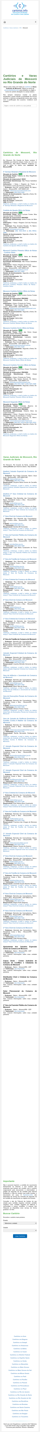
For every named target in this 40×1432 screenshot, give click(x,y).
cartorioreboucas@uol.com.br (20, 345)
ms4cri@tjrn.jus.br (16, 503)
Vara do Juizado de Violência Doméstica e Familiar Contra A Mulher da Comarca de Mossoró (20, 720)
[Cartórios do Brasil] (20, 15)
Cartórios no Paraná (20, 1382)
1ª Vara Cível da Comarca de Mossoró (17, 516)
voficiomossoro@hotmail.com (20, 190)
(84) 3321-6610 (20, 231)
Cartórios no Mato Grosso (20, 1367)
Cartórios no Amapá (20, 1342)
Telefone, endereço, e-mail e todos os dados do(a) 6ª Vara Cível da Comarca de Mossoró (20, 613)
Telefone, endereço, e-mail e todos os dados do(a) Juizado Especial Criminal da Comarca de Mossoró (20, 668)
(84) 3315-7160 (19, 505)
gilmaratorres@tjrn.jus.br (18, 705)
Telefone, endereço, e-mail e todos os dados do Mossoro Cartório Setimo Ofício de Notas (20, 322)
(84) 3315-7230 (19, 882)
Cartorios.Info (28, 1195)
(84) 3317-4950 (19, 271)
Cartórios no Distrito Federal (20, 1355)
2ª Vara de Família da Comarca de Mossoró (19, 811)
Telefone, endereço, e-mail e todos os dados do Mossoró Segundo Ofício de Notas (20, 434)
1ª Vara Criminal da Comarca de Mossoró (19, 619)
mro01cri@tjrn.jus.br (17, 626)
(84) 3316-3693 (19, 310)
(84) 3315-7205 (19, 707)
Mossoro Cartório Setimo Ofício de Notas (19, 291)
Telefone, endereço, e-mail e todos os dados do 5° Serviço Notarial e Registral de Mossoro (20, 204)
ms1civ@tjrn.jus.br (16, 523)
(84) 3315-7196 (19, 801)
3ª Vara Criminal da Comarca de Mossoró (19, 579)
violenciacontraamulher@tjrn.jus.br (22, 730)
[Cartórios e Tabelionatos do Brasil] (5, 22)
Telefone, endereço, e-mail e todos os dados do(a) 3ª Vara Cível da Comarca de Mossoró (20, 867)
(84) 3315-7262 (19, 684)
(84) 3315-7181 (19, 918)
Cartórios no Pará (20, 1376)
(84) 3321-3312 (31, 422)
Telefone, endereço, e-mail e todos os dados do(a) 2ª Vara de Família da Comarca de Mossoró (20, 827)
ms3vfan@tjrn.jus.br (17, 880)
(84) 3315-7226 (19, 820)
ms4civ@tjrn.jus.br (16, 899)
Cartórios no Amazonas (20, 1345)
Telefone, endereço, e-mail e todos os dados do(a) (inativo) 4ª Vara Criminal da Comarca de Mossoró (20, 509)
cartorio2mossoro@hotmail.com (21, 421)
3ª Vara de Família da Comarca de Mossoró (19, 873)
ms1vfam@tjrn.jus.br (17, 566)
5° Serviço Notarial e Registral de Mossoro (19, 172)
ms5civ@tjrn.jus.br (16, 916)
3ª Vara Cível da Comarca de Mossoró (17, 856)
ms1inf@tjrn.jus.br (16, 683)
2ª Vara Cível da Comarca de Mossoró (17, 928)
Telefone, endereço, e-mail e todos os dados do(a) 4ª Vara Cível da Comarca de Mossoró (20, 905)
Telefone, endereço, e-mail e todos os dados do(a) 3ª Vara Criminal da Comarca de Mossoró (20, 594)
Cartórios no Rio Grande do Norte (20, 1395)
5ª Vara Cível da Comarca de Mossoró (17, 911)
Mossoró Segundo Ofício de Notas (16, 402)
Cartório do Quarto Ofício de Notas (16, 210)
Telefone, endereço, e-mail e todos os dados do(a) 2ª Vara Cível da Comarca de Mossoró (20, 941)
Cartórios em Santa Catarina (20, 1407)
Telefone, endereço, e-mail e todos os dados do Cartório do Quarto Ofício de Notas (20, 244)
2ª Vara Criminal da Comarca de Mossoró (19, 793)
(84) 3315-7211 (19, 525)
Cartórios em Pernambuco (20, 1386)
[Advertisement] (20, 52)
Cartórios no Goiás (20, 1361)
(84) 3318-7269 (19, 546)
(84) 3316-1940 (19, 192)
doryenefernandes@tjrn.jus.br (20, 755)
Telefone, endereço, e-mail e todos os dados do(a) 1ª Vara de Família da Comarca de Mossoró (20, 572)
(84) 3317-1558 (19, 480)
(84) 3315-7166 (19, 937)
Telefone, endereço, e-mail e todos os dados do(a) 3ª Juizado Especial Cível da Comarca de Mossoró (20, 849)
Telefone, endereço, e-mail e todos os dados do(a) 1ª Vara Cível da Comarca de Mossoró (20, 529)
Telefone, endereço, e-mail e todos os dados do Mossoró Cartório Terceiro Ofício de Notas (20, 396)
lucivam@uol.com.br (17, 229)
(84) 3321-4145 (19, 347)
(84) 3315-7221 (19, 568)
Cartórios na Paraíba (20, 1379)
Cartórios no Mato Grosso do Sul (20, 1370)
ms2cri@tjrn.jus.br (16, 800)
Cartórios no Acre (20, 1336)
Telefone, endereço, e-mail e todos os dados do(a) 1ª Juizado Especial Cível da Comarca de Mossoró (20, 763)
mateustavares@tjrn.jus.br (19, 843)
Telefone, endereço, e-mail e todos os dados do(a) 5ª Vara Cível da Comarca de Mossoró (20, 922)
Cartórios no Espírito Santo (20, 1358)
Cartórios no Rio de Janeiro (20, 1392)
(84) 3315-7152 (19, 731)
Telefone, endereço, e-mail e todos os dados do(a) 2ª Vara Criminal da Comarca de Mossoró (20, 805)
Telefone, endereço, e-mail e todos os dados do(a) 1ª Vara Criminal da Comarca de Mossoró (20, 633)
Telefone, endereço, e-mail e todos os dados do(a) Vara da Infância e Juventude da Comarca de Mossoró (20, 689)
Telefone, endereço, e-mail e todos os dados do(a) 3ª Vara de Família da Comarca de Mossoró (20, 886)
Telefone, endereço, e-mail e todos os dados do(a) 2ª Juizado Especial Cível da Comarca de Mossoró (20, 786)
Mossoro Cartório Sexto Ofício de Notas (18, 328)
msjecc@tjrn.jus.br (16, 479)
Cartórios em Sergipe (20, 1413)
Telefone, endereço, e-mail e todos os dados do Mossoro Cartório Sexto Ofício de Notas (20, 359)
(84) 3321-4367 (19, 384)
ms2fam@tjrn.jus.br (16, 819)
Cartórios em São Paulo (20, 1410)
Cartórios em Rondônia (20, 1401)
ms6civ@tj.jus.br (15, 607)
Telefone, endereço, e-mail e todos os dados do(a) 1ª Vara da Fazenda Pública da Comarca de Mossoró (20, 552)
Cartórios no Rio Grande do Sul (20, 1398)
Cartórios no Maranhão (20, 1364)
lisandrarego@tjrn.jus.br (18, 660)
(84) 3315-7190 (19, 628)
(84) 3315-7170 (19, 863)
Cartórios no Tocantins (20, 1416)
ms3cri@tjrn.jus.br (16, 587)
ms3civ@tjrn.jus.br (16, 861)
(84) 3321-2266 (31, 384)
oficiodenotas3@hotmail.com (20, 382)
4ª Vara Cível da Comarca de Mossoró (17, 893)
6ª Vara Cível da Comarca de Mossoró (17, 600)
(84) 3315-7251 (19, 844)
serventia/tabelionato (11, 90)
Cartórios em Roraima (20, 1404)
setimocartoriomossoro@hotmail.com (23, 308)
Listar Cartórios (20, 1236)
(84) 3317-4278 (19, 422)
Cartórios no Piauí (20, 1389)
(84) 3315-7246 (19, 781)
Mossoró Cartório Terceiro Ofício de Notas (19, 365)
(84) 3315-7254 (19, 662)
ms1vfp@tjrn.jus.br (16, 544)
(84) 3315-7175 (19, 901)
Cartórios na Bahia (20, 1348)
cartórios (28, 87)
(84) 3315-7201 (19, 588)
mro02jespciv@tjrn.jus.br (18, 779)
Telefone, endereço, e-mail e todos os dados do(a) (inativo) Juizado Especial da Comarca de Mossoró (20, 487)
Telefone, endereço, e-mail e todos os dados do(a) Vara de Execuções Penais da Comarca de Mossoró (20, 712)
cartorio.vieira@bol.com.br (19, 270)
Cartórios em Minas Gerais (20, 1373)
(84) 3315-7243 (19, 757)
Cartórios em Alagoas (20, 1339)
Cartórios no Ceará (20, 1352)
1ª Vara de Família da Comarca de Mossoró (19, 559)
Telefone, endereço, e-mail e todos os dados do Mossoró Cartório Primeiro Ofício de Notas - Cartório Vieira (20, 284)
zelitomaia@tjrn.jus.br (17, 935)
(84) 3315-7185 (19, 609)
